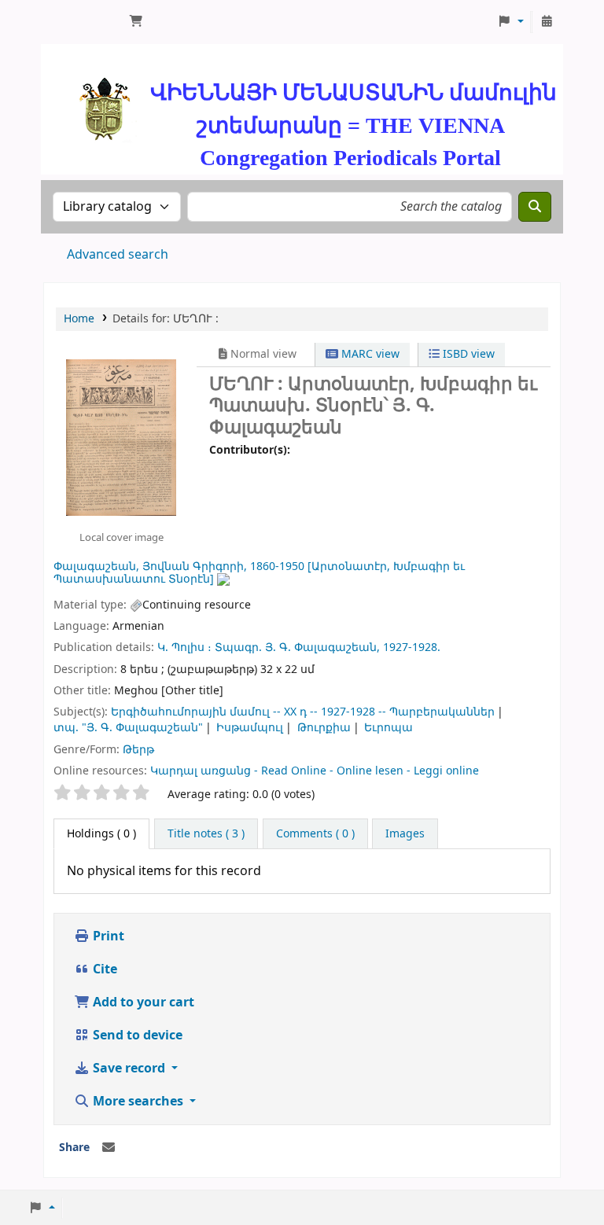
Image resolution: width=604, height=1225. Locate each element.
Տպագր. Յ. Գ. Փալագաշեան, (297, 647)
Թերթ (138, 749)
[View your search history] (546, 22)
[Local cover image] (121, 437)
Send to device (136, 1035)
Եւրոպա (388, 727)
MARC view (369, 354)
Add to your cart (142, 1002)
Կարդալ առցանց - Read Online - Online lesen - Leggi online (314, 771)
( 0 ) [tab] (101, 834)
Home (79, 319)
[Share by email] (108, 1147)
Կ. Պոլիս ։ (184, 647)
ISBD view (467, 354)
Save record (129, 1068)
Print (107, 936)
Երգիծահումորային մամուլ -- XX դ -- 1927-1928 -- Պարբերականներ (303, 712)
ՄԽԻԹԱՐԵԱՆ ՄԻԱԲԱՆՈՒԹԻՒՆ (83, 22)
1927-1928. (411, 647)
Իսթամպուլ (249, 727)
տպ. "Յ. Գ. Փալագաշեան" (128, 727)
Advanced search (117, 254)
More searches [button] (138, 1101)
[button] (136, 22)
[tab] (206, 834)
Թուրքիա (324, 727)
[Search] (534, 207)
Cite (103, 969)
